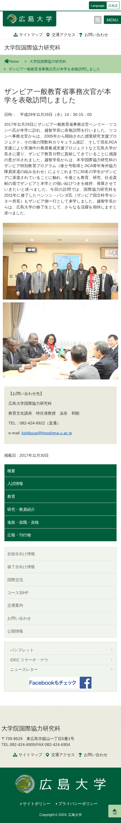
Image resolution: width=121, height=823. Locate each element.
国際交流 (15, 579)
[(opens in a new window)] (60, 683)
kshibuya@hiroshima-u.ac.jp (47, 433)
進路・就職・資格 (23, 522)
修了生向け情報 (21, 567)
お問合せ (96, 34)
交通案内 (15, 605)
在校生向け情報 (21, 554)
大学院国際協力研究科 (32, 47)
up (115, 813)
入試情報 (15, 483)
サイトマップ (31, 34)
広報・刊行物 (19, 535)
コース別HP (17, 592)
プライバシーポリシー (78, 803)
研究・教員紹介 (21, 509)
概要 (11, 471)
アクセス (63, 34)
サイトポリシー (36, 803)
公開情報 (15, 631)
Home (14, 62)
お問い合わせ (19, 618)
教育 (11, 496)
